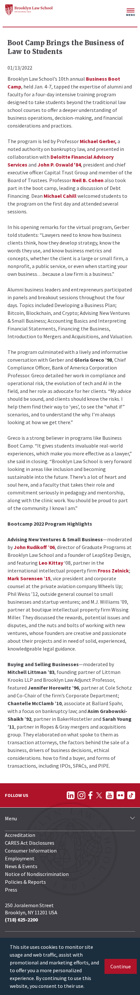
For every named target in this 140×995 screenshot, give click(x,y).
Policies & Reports (25, 882)
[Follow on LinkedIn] (71, 795)
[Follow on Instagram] (81, 795)
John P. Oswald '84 (59, 164)
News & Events (21, 866)
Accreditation (20, 835)
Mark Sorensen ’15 (28, 578)
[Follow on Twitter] (99, 795)
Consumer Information (31, 850)
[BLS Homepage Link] (29, 9)
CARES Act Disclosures (29, 843)
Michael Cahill (60, 196)
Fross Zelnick (113, 570)
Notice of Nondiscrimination (37, 874)
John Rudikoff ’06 (34, 547)
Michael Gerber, (98, 141)
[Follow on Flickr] (120, 795)
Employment (20, 858)
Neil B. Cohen (88, 180)
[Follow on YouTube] (110, 795)
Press (11, 889)
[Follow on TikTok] (131, 795)
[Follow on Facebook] (90, 795)
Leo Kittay (51, 562)
